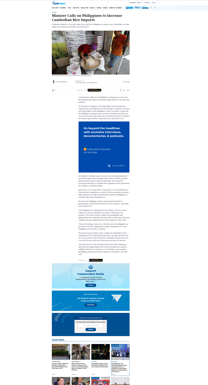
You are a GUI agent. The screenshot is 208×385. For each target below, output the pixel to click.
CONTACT (147, 2)
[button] (120, 90)
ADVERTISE (133, 2)
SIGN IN (154, 2)
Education (84, 8)
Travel (99, 8)
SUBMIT (90, 329)
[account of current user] (151, 7)
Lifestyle (76, 8)
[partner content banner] (104, 147)
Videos (105, 8)
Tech (69, 8)
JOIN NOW (90, 305)
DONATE (91, 285)
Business (63, 8)
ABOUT (139, 2)
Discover (55, 8)
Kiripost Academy (115, 8)
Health (92, 8)
